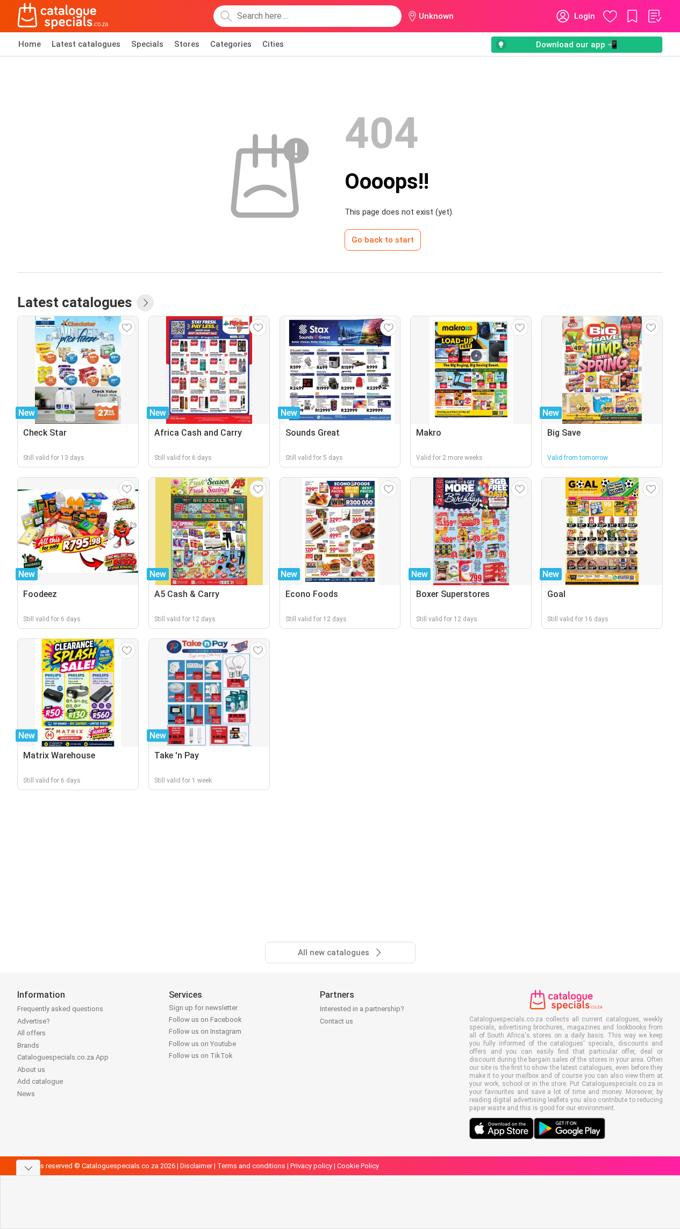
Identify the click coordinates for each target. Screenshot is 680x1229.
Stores (186, 44)
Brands (28, 1045)
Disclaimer (196, 1166)
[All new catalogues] (145, 302)
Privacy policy (311, 1166)
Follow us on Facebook (205, 1019)
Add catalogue (40, 1081)
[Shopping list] (654, 16)
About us (31, 1069)
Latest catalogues (86, 44)
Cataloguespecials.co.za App (63, 1057)
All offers (31, 1033)
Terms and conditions (251, 1166)
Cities (273, 44)
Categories (231, 44)
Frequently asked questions (60, 1009)
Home (29, 44)
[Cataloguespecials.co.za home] (63, 16)
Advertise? (33, 1021)
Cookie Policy (358, 1166)
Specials (147, 44)
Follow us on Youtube (202, 1044)
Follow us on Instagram (205, 1031)
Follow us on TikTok (201, 1056)
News (26, 1094)
